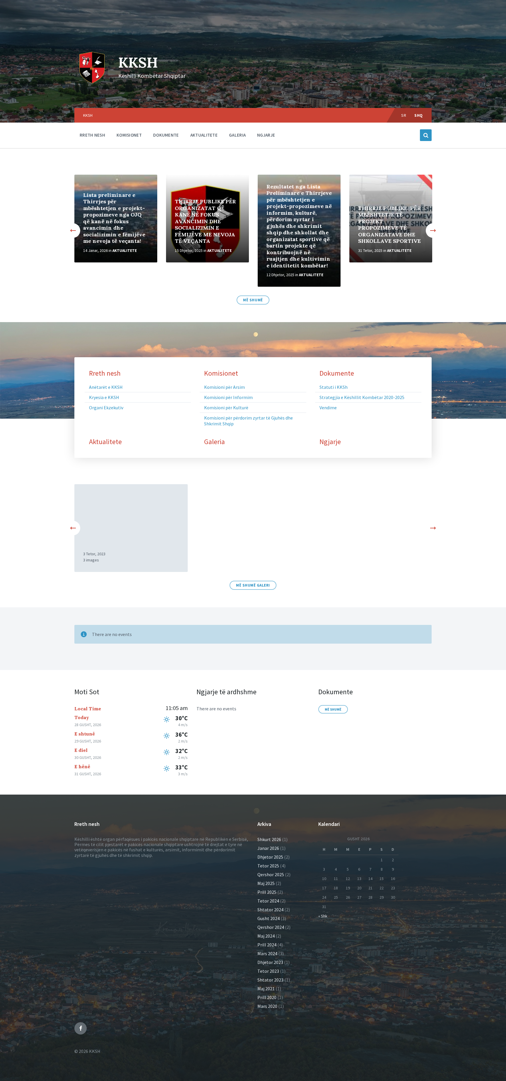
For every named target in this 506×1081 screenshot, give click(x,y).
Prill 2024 (266, 945)
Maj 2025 (266, 883)
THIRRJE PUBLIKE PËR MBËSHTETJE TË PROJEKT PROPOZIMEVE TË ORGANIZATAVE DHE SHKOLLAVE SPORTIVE (389, 225)
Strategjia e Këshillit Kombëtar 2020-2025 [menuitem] (361, 397)
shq (418, 115)
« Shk (322, 916)
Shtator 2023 (270, 980)
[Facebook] (80, 1028)
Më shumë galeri (253, 585)
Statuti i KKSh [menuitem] (333, 387)
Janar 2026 (268, 848)
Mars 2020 (267, 1006)
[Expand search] (426, 135)
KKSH (138, 62)
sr (403, 115)
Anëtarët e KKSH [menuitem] (106, 387)
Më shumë (333, 709)
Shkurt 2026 (269, 839)
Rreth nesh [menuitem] (92, 135)
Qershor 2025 (270, 874)
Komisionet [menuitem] (129, 135)
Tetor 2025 (268, 866)
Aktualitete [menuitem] (204, 135)
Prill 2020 (266, 997)
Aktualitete (124, 250)
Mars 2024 (267, 953)
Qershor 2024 (270, 927)
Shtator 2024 (270, 909)
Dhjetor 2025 (270, 857)
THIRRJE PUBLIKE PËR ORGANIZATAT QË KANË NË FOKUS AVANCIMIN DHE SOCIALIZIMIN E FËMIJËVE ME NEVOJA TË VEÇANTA (205, 221)
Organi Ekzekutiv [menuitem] (106, 407)
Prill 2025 (266, 892)
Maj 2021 (266, 988)
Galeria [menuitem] (237, 135)
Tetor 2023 (268, 971)
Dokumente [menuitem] (166, 135)
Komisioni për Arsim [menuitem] (224, 387)
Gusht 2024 (268, 918)
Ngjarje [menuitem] (266, 135)
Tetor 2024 (268, 901)
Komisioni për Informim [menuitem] (228, 397)
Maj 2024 (266, 936)
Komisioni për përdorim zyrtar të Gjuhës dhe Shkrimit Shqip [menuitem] (248, 421)
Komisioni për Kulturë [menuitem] (226, 407)
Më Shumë (253, 300)
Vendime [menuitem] (328, 407)
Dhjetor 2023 (270, 962)
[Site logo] (92, 66)
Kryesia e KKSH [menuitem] (104, 397)
